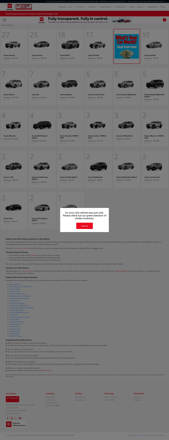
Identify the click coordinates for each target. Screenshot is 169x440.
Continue (84, 226)
